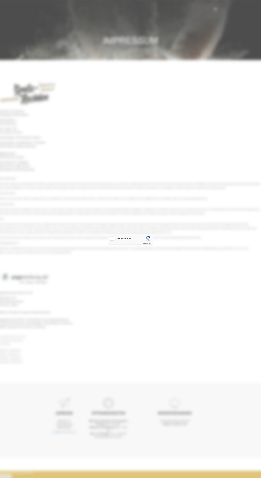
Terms (149, 243)
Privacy (145, 243)
